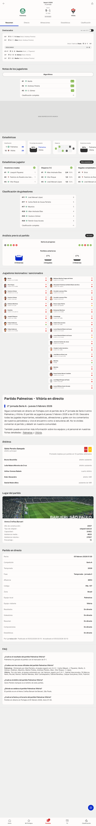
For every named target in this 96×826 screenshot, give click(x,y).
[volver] (3, 3)
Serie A (89, 562)
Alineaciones (45, 23)
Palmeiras (27, 432)
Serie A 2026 (48, 2)
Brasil (90, 592)
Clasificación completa (30, 95)
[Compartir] (92, 3)
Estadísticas (65, 23)
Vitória (38, 432)
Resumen (9, 23)
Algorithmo (48, 74)
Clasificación (85, 23)
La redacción (12, 639)
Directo (26, 23)
